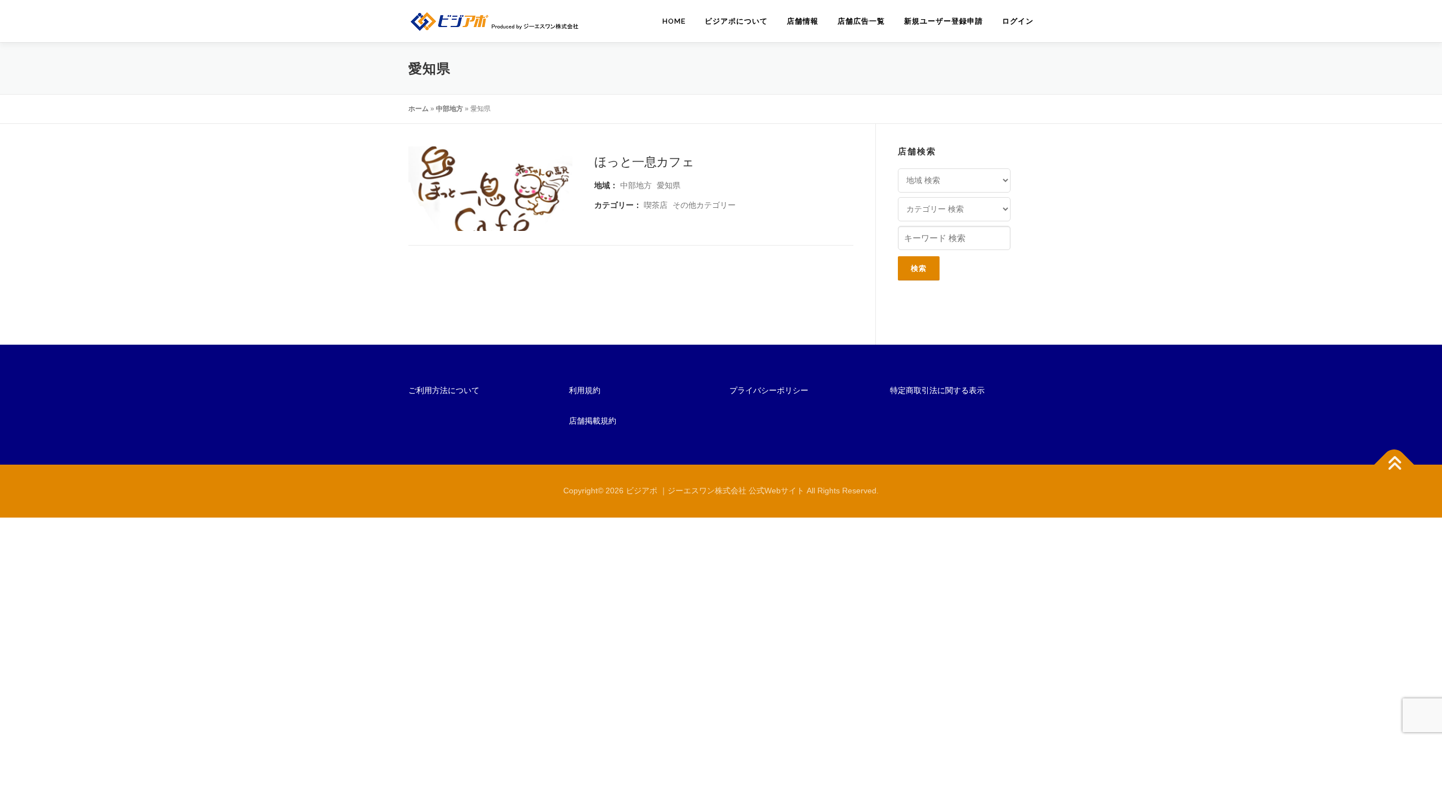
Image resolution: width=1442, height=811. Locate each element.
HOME (674, 21)
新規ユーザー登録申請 (943, 21)
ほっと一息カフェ (644, 161)
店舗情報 (802, 21)
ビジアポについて (736, 21)
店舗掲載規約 (592, 420)
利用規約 (584, 390)
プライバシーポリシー (768, 390)
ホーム (418, 109)
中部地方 (449, 109)
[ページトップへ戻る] (1394, 465)
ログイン (1018, 21)
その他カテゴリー (704, 205)
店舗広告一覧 (861, 21)
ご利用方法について (443, 390)
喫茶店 (655, 205)
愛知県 (668, 185)
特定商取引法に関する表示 (937, 390)
